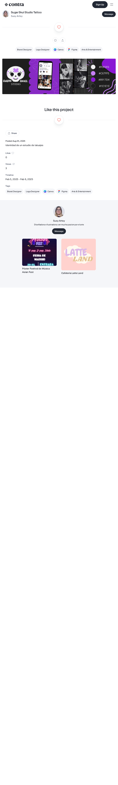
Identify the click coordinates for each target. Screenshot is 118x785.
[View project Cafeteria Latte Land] (78, 254)
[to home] (14, 4)
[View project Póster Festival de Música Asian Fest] (39, 252)
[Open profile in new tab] (5, 14)
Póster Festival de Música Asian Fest (36, 270)
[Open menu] (111, 5)
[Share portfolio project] (62, 40)
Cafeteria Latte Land (72, 273)
